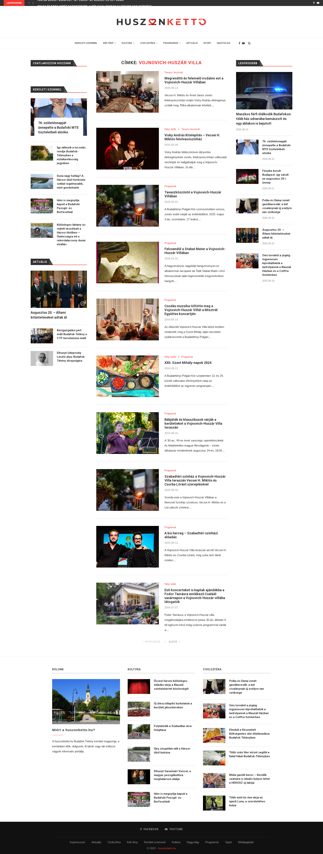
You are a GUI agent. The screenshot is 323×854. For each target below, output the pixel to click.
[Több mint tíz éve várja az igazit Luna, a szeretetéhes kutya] (214, 803)
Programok (170, 186)
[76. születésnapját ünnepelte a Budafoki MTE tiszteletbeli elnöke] (247, 147)
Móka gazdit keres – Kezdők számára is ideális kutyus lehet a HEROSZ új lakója (249, 778)
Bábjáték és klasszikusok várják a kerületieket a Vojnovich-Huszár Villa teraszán (193, 423)
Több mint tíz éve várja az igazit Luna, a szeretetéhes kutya (247, 801)
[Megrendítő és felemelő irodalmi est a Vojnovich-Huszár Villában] (127, 92)
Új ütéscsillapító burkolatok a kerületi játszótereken (173, 705)
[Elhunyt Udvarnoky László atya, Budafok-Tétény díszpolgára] (42, 358)
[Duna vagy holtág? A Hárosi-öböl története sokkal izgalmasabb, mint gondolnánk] (42, 181)
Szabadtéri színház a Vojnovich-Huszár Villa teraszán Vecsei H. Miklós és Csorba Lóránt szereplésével (195, 480)
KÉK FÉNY (108, 43)
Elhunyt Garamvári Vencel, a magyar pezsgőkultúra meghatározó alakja (172, 775)
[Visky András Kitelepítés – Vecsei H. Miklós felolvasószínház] (127, 149)
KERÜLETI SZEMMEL (86, 43)
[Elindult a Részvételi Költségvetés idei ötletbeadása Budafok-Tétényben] (214, 735)
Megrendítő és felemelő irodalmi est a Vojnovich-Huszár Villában (193, 80)
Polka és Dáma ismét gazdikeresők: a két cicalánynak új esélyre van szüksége (95, 3)
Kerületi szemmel (154, 842)
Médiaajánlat (245, 842)
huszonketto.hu (167, 848)
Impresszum (77, 842)
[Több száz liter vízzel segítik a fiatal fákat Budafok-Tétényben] (214, 757)
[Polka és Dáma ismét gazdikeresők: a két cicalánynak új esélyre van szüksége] (247, 205)
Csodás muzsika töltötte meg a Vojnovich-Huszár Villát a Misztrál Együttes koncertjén (191, 310)
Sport (228, 842)
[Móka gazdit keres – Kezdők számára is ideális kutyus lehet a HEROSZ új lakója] (214, 780)
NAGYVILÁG (223, 43)
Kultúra (176, 842)
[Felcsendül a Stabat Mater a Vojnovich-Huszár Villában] (127, 262)
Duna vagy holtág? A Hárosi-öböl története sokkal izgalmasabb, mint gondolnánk (71, 181)
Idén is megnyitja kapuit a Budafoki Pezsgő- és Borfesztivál (68, 206)
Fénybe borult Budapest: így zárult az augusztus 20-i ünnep (275, 176)
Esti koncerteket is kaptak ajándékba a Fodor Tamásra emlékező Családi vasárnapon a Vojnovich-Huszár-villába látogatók (194, 596)
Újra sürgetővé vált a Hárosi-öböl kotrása (172, 750)
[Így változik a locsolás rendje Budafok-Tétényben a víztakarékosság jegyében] (42, 153)
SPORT (207, 43)
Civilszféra (114, 842)
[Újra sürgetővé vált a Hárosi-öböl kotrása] (139, 754)
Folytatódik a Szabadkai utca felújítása (173, 728)
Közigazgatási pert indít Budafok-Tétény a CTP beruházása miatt (72, 334)
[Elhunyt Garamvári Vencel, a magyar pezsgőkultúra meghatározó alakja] (139, 776)
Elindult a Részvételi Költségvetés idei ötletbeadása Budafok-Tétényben (249, 733)
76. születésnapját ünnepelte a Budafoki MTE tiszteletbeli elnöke (276, 147)
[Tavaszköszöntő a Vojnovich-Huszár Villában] (127, 206)
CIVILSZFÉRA (147, 43)
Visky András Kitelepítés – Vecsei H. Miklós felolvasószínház (192, 137)
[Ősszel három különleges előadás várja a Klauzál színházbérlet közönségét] (139, 686)
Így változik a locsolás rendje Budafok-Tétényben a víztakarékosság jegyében (71, 155)
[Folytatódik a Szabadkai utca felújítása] (139, 731)
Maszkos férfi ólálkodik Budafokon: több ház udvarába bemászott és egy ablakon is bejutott (263, 118)
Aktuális (96, 842)
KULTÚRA (127, 43)
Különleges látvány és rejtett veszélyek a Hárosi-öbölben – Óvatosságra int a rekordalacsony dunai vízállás (71, 234)
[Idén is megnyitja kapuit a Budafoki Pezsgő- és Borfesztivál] (42, 205)
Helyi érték (170, 129)
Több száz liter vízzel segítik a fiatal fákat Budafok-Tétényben (249, 754)
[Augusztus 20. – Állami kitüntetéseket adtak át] (247, 235)
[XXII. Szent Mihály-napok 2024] (127, 376)
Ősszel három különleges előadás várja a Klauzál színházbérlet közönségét (171, 684)
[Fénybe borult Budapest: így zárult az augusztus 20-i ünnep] (247, 176)
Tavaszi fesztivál (173, 72)
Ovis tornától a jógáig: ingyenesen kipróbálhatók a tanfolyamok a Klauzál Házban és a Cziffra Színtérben (276, 265)
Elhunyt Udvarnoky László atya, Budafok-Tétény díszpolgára (71, 356)
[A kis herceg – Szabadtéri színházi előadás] (127, 547)
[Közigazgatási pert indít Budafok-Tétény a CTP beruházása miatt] (42, 335)
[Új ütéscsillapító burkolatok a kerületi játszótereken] (139, 709)
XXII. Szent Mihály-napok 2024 (187, 363)
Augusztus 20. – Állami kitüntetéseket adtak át (276, 233)
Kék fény (132, 842)
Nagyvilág (193, 842)
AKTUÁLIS (192, 43)
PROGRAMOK (170, 43)
